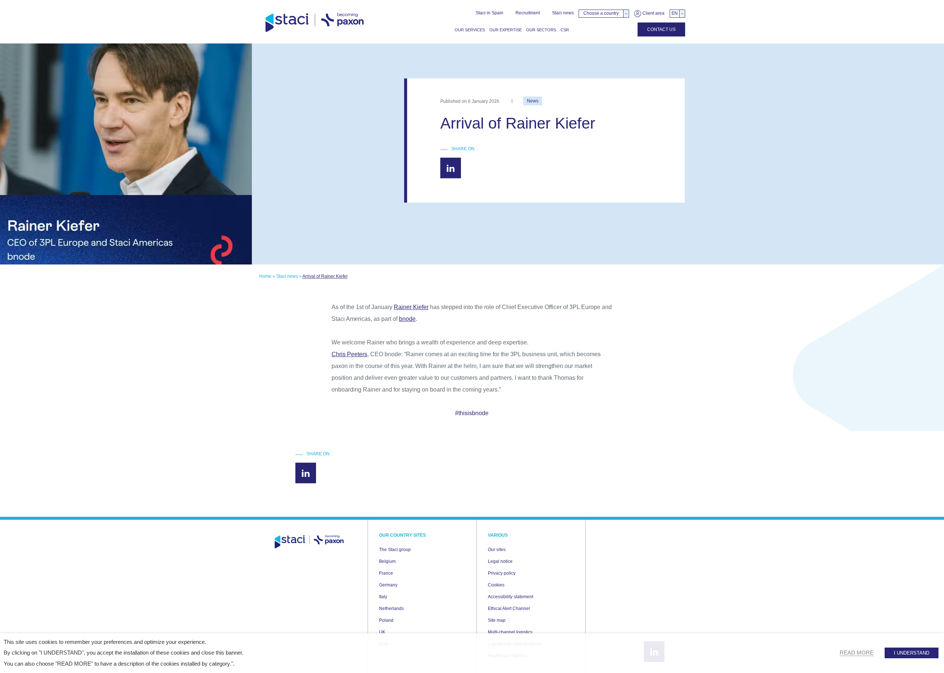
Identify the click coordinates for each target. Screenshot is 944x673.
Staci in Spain (489, 12)
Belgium (387, 561)
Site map (497, 620)
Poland (386, 620)
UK (382, 632)
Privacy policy (502, 573)
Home (265, 276)
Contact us (661, 29)
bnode (407, 319)
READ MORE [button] (857, 653)
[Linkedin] (450, 168)
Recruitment (528, 12)
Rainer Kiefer (411, 307)
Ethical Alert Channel (509, 608)
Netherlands (391, 608)
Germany (388, 585)
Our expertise (505, 30)
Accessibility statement (510, 596)
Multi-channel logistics (510, 632)
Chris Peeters (349, 354)
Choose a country (601, 13)
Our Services (470, 30)
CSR (564, 30)
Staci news (563, 12)
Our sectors (541, 30)
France (386, 573)
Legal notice (500, 561)
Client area (652, 13)
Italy (383, 596)
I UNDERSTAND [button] (911, 653)
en (674, 13)
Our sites (497, 549)
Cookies (496, 585)
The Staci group (395, 549)
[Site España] (314, 22)
